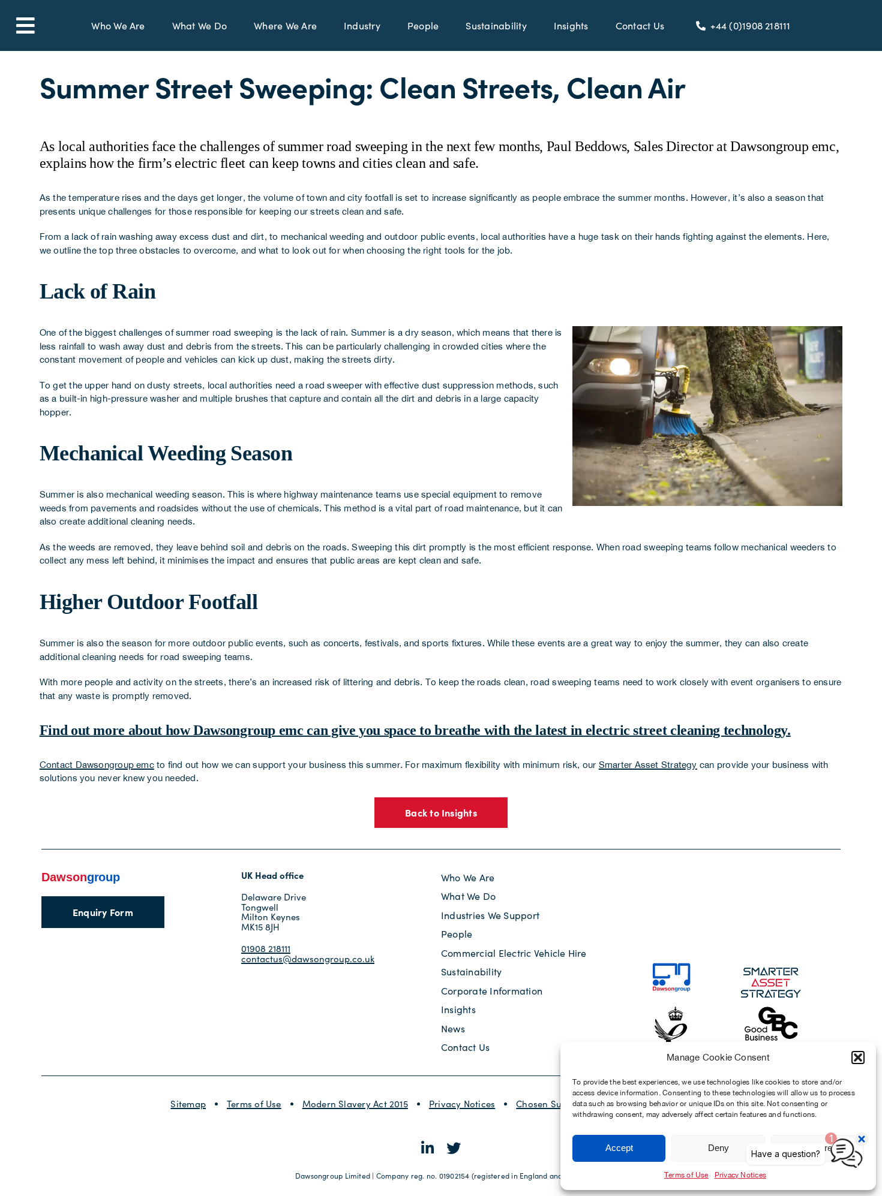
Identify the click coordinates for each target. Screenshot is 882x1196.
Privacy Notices (462, 1104)
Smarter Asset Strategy (648, 765)
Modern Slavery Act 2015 (355, 1104)
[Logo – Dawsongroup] (81, 875)
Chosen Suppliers (553, 1104)
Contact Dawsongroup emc (97, 765)
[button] (858, 1058)
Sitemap (188, 1104)
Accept (619, 1148)
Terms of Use (686, 1175)
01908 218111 (265, 948)
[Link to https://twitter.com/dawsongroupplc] (453, 1148)
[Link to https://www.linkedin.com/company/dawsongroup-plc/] (427, 1148)
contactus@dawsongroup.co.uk (307, 959)
